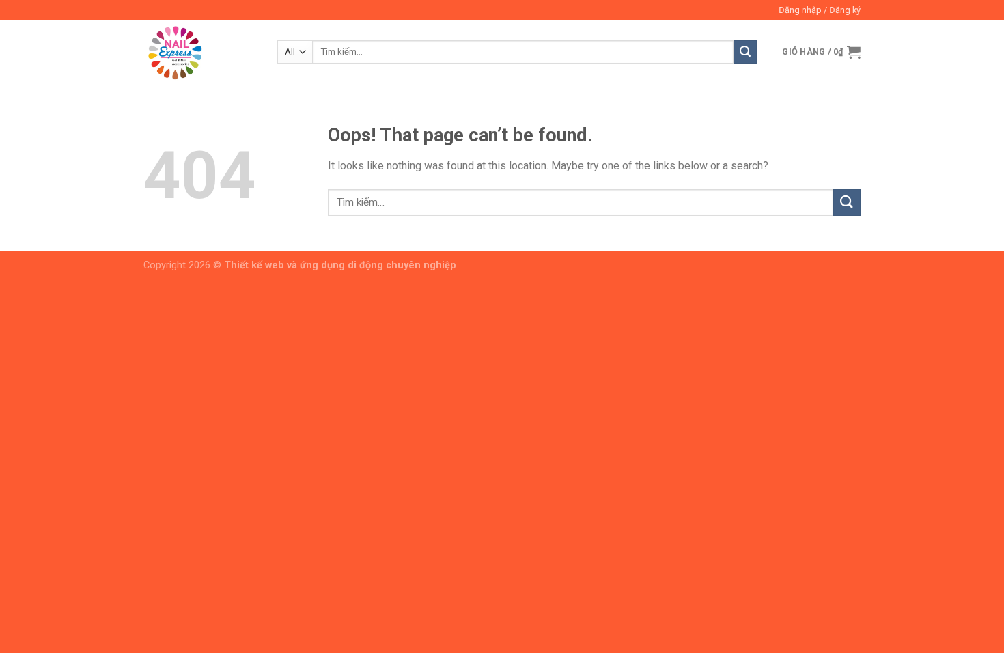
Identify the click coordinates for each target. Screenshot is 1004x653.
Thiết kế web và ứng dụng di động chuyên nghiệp (340, 265)
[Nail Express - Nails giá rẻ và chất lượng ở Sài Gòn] (200, 51)
